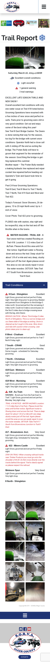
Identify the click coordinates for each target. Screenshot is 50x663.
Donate (24, 657)
